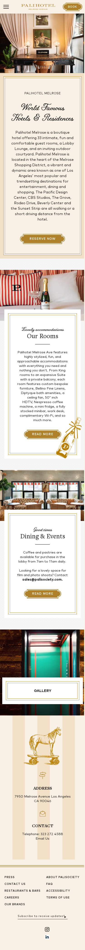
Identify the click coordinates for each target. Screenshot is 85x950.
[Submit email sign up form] (65, 916)
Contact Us (15, 884)
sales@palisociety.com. (42, 579)
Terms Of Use (58, 897)
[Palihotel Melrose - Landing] (38, 7)
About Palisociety (62, 877)
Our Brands (15, 904)
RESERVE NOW (42, 239)
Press (10, 877)
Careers (12, 897)
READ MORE (42, 434)
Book (72, 7)
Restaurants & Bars (23, 891)
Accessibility (58, 891)
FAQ (49, 884)
